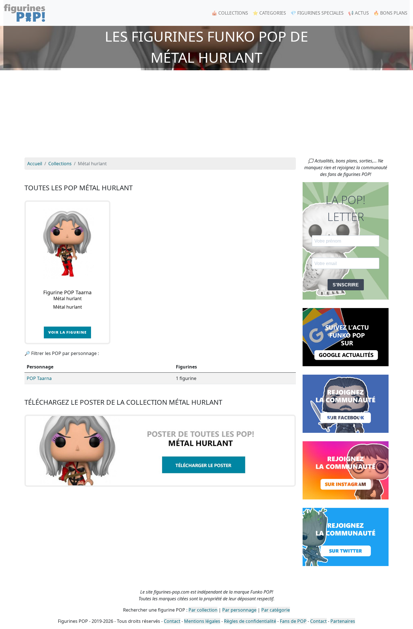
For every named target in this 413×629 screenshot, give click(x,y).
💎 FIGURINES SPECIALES (317, 13)
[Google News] (346, 337)
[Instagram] (346, 470)
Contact (172, 621)
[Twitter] (346, 536)
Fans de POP (293, 621)
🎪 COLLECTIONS (230, 13)
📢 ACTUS (358, 13)
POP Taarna (39, 378)
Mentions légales (202, 621)
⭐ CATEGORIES (269, 13)
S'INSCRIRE (346, 284)
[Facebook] (346, 403)
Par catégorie (275, 610)
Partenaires (342, 621)
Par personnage (239, 610)
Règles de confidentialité (250, 621)
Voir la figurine (67, 332)
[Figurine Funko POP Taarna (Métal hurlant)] (67, 243)
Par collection (203, 610)
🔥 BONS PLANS (390, 13)
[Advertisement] (206, 115)
